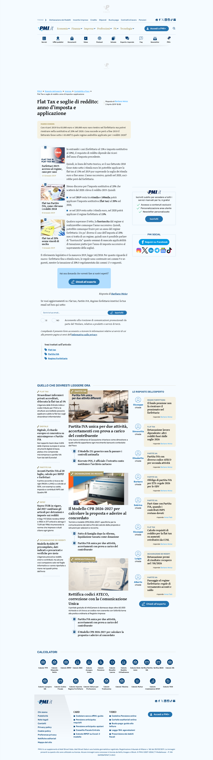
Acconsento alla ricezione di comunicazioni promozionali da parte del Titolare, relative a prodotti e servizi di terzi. (95, 322)
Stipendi (102, 20)
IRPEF (42, 502)
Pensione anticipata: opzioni (90, 726)
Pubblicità (43, 716)
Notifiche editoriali (47, 738)
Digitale (44, 426)
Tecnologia (126, 28)
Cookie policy (44, 731)
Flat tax (52, 350)
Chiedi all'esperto (86, 281)
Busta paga (114, 20)
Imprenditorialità (84, 559)
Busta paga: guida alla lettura (121, 725)
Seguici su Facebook (156, 242)
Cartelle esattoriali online (124, 719)
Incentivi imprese (80, 20)
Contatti (42, 723)
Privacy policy (45, 727)
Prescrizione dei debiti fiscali (121, 735)
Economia (62, 28)
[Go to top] (183, 750)
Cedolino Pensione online (124, 716)
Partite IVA (53, 354)
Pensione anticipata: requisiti (84, 721)
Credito (93, 20)
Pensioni (142, 20)
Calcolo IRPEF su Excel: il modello (86, 735)
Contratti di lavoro (128, 20)
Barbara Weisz (121, 101)
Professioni (103, 28)
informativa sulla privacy (84, 334)
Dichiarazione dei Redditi (60, 20)
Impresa (88, 28)
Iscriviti (154, 219)
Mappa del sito (45, 742)
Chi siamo (42, 712)
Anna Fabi (168, 517)
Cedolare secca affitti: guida (89, 716)
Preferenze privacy (47, 735)
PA (115, 28)
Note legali (43, 719)
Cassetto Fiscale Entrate (88, 730)
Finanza (76, 28)
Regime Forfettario (58, 358)
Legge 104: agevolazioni (123, 730)
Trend (40, 20)
